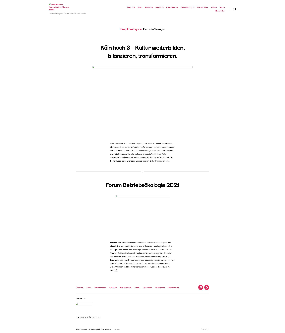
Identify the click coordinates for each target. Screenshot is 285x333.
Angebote (159, 7)
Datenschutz (173, 287)
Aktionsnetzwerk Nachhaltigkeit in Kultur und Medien (96, 329)
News (140, 7)
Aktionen (149, 7)
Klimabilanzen (172, 7)
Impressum (160, 287)
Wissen (214, 7)
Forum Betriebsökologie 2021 (142, 184)
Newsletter (220, 10)
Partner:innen (202, 7)
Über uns (131, 7)
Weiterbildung (186, 7)
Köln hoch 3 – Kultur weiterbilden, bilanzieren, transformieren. (142, 51)
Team (222, 7)
